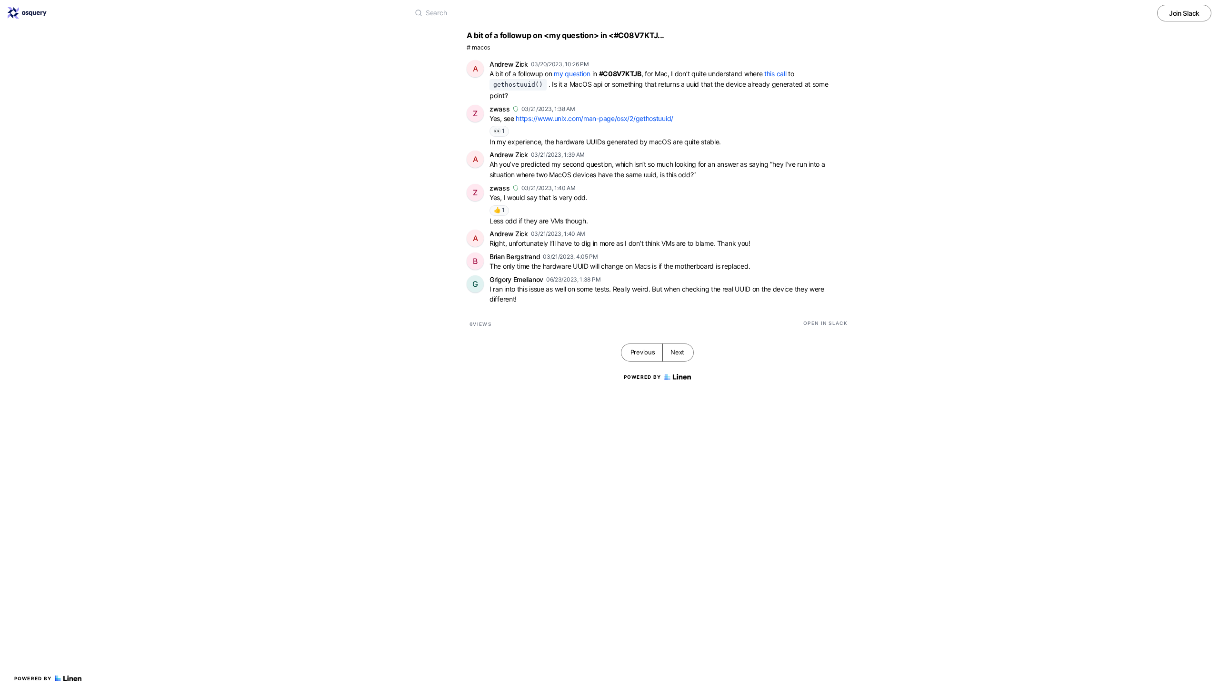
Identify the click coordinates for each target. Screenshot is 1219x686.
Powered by (33, 678)
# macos (478, 47)
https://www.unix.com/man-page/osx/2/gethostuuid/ (594, 118)
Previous (642, 352)
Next (677, 352)
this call (775, 74)
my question (572, 74)
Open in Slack (825, 323)
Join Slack (1184, 13)
